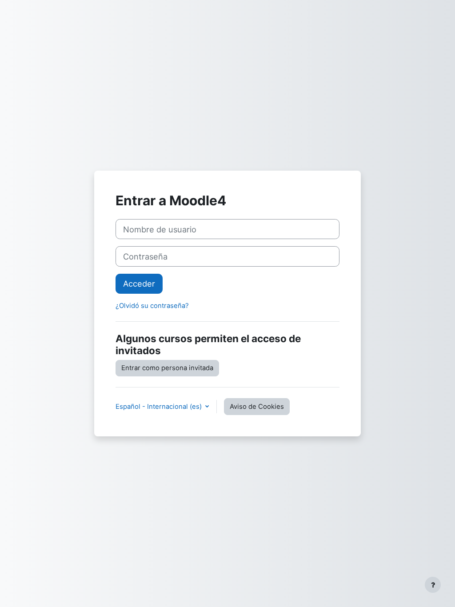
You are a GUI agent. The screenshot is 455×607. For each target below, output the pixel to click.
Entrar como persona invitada (167, 368)
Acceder (139, 283)
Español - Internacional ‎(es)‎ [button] (160, 407)
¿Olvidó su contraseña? (152, 306)
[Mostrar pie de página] (433, 585)
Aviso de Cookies (257, 407)
